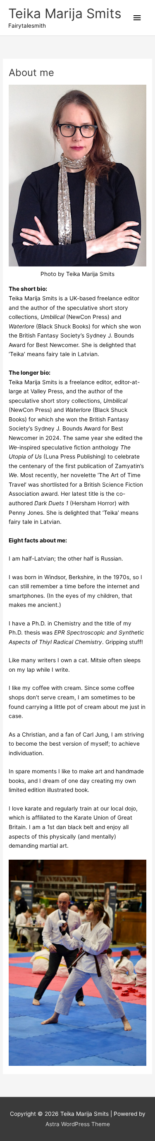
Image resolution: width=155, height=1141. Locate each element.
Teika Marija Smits (65, 13)
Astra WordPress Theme (77, 1124)
